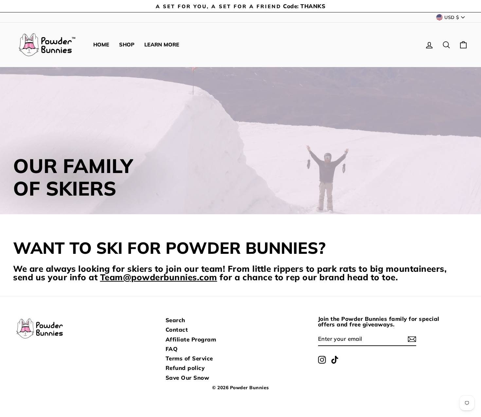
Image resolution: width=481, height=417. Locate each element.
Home (101, 44)
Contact (177, 329)
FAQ (172, 348)
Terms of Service (189, 358)
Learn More (161, 44)
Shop (126, 44)
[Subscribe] (412, 339)
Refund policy (185, 367)
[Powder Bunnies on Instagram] (322, 360)
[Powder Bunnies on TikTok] (335, 360)
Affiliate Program (191, 339)
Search (175, 320)
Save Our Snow (187, 377)
